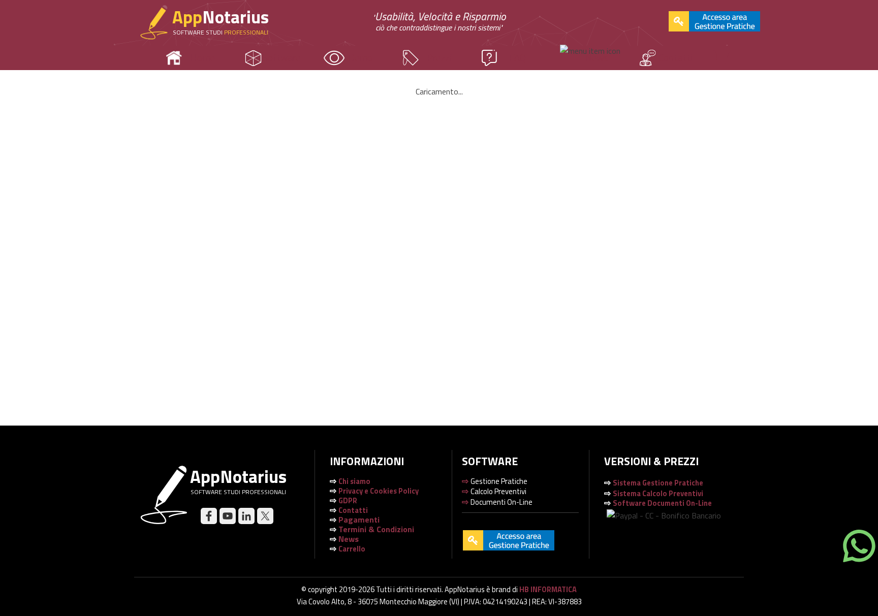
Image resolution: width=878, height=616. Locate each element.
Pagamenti (359, 519)
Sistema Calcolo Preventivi (658, 493)
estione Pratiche (658, 483)
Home (203, 58)
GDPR (347, 500)
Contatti (675, 58)
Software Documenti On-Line (662, 503)
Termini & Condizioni (376, 529)
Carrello (351, 549)
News (596, 58)
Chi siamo (354, 481)
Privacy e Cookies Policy (378, 491)
